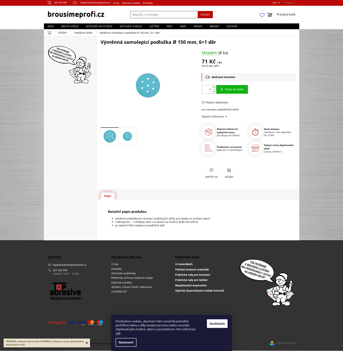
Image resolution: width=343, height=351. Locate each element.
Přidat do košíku (234, 89)
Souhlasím (217, 324)
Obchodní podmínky (123, 273)
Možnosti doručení (223, 77)
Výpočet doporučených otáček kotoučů (199, 290)
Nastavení (126, 342)
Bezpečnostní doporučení (191, 285)
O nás (116, 3)
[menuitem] (50, 26)
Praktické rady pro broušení (192, 274)
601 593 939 (60, 270)
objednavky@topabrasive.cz (69, 264)
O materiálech (184, 264)
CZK (274, 2)
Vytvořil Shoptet (286, 343)
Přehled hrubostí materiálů (192, 269)
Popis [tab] (107, 196)
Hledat (205, 14)
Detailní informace (213, 116)
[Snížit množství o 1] (214, 91)
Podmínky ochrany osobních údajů (132, 277)
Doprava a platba (131, 3)
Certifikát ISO (119, 291)
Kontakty (148, 3)
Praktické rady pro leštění (191, 280)
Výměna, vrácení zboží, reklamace (131, 287)
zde (118, 333)
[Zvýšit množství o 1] (214, 87)
